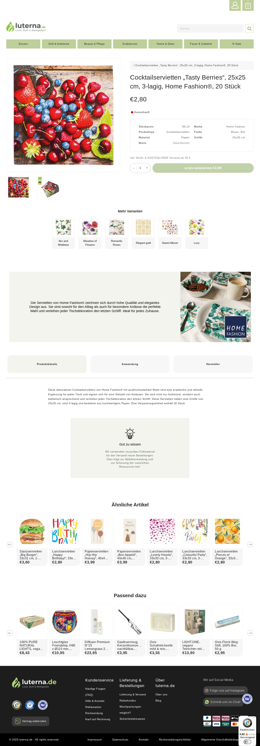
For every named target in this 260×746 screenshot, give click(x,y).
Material (144, 137)
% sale (236, 43)
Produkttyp (146, 131)
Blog (158, 700)
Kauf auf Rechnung (97, 719)
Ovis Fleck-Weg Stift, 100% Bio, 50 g (226, 645)
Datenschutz (120, 739)
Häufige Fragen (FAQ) (95, 691)
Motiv (143, 142)
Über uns (161, 694)
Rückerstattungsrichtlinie (175, 739)
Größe (198, 137)
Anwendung (130, 364)
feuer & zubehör (201, 43)
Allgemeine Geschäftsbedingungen (223, 739)
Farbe (198, 131)
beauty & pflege (94, 43)
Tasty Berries (181, 142)
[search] (210, 28)
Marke (198, 126)
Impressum (95, 739)
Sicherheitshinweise (132, 718)
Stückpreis (146, 126)
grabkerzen (130, 43)
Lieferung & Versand (133, 694)
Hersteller (213, 364)
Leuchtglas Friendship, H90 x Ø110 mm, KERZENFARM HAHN (63, 648)
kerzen (23, 43)
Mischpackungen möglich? (130, 709)
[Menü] (254, 718)
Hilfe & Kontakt (94, 700)
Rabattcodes (128, 700)
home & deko (166, 43)
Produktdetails (47, 364)
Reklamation (93, 707)
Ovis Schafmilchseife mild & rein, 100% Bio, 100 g (162, 647)
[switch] (247, 742)
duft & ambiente (59, 43)
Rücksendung (94, 713)
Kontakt (144, 739)
